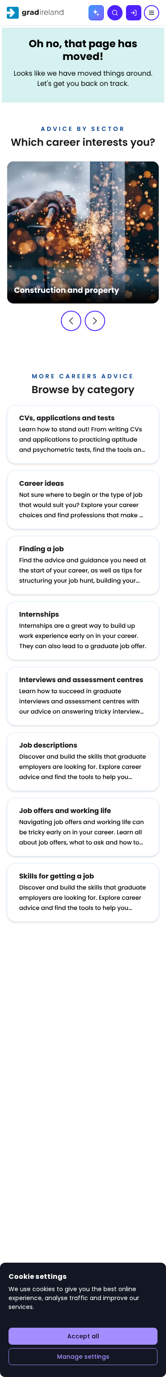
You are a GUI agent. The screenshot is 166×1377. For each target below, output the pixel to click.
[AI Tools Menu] (96, 12)
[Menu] (151, 12)
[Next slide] (95, 321)
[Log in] (133, 12)
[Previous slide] (71, 321)
